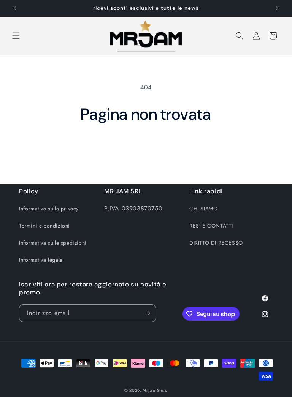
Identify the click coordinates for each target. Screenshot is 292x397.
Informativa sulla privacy (49, 208)
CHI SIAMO (203, 208)
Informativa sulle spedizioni (53, 243)
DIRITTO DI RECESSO (216, 243)
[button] (16, 35)
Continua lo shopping (146, 149)
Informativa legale (41, 260)
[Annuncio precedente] (14, 8)
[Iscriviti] (147, 313)
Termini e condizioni (44, 225)
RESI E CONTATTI (211, 225)
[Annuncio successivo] (277, 8)
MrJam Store (155, 390)
